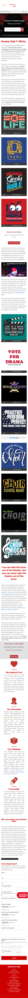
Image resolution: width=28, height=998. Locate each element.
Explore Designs (14, 656)
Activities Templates (14, 991)
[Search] (22, 29)
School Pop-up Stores (14, 972)
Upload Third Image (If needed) (9, 920)
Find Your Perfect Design (14, 242)
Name (3, 872)
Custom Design (14, 971)
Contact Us (14, 975)
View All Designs (14, 437)
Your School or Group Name (8, 898)
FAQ (14, 974)
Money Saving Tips (14, 977)
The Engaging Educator (8, 594)
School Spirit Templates (14, 985)
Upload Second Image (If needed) (9, 912)
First (2, 878)
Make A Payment (14, 982)
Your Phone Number (6, 892)
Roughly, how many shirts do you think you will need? (13, 940)
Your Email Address (6, 885)
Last (2, 883)
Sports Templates (14, 988)
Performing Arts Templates (14, 990)
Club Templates (14, 986)
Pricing (14, 979)
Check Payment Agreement (14, 983)
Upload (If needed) (6, 904)
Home (14, 969)
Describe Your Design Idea (8, 928)
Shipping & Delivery (14, 980)
